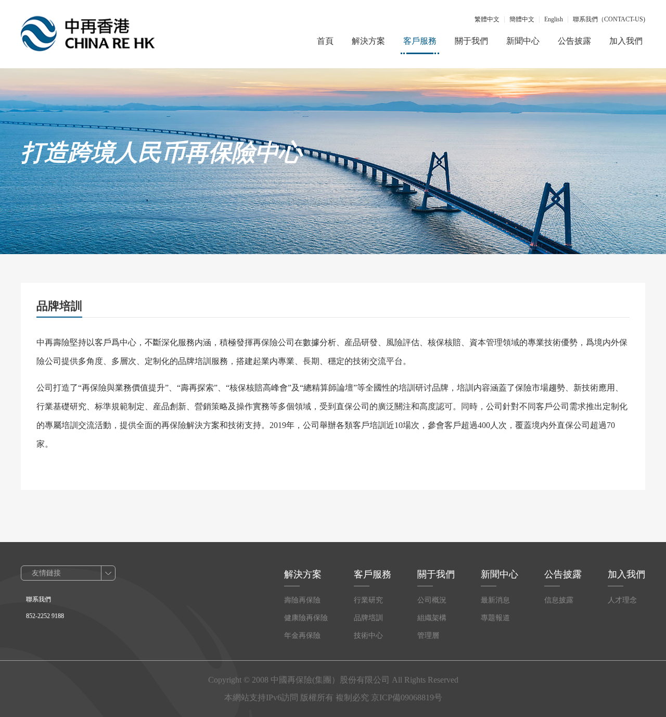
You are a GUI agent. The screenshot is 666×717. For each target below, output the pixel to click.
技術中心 (368, 635)
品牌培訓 (368, 618)
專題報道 (495, 618)
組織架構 (431, 618)
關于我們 (471, 40)
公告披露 (574, 40)
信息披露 (558, 600)
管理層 (428, 635)
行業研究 (368, 600)
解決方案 (368, 40)
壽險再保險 (302, 600)
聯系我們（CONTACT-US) (609, 19)
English (553, 19)
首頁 (325, 40)
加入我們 (626, 40)
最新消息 (495, 600)
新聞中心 (523, 40)
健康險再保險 (306, 618)
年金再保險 (302, 635)
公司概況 (431, 600)
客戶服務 (420, 40)
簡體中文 (521, 19)
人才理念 (622, 600)
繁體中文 (487, 19)
